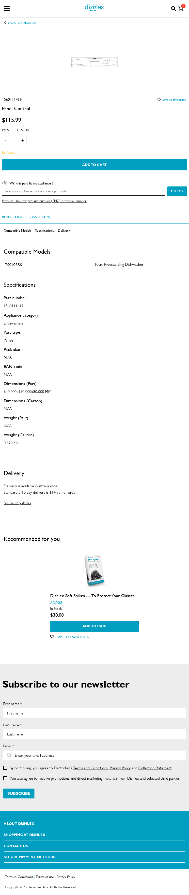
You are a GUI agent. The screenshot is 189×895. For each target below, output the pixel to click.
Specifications (44, 230)
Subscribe (18, 793)
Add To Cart (94, 165)
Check (177, 191)
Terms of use (45, 877)
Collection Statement (155, 768)
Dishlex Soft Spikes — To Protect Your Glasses (92, 595)
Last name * (12, 725)
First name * (12, 703)
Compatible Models (17, 230)
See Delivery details (17, 503)
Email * (8, 746)
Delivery (64, 230)
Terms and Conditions (90, 768)
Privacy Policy (120, 768)
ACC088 (56, 602)
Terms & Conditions (19, 877)
